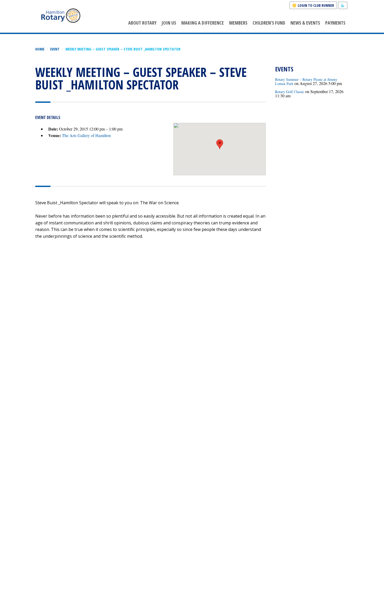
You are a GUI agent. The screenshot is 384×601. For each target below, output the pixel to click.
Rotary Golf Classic (289, 91)
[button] (219, 144)
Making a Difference (202, 23)
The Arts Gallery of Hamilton (86, 135)
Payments (335, 23)
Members (238, 23)
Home (39, 49)
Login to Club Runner (316, 5)
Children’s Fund (269, 23)
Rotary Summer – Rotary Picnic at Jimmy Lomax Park (306, 81)
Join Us (169, 23)
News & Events (305, 23)
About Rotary (142, 23)
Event (55, 49)
